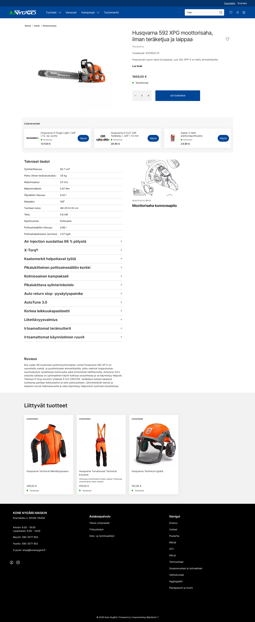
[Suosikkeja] (231, 12)
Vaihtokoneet (176, 574)
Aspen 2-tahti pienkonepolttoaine (191, 134)
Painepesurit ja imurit (181, 587)
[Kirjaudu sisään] (237, 12)
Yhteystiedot (96, 529)
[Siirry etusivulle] (22, 12)
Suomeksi (229, 3)
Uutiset (173, 529)
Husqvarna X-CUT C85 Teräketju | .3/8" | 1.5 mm (125, 134)
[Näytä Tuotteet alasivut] (60, 12)
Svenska (242, 3)
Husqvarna (138, 46)
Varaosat (71, 12)
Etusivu (173, 522)
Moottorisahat (49, 25)
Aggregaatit (176, 581)
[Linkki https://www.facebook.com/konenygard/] (11, 562)
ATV (171, 548)
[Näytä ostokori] (244, 12)
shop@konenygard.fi (33, 550)
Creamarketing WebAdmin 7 (144, 617)
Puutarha (174, 535)
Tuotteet (51, 12)
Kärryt (172, 555)
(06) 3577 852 (30, 543)
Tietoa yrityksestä (99, 522)
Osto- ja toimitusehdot (102, 535)
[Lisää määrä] (148, 95)
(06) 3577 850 (30, 537)
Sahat (37, 25)
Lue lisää (137, 66)
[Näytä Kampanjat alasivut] (98, 12)
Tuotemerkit (111, 12)
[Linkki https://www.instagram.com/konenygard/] (18, 562)
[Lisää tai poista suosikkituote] (227, 39)
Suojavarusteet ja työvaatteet (185, 568)
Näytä (83, 138)
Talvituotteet (176, 561)
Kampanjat (88, 12)
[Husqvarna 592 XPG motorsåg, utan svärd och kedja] (73, 71)
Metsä (28, 25)
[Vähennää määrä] (135, 95)
